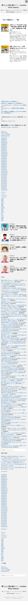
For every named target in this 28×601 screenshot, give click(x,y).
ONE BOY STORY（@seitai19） (10, 127)
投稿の (4, 132)
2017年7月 (4, 178)
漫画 (2, 211)
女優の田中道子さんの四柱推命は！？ (10, 101)
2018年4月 (4, 164)
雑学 (2, 218)
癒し (2, 214)
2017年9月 (4, 175)
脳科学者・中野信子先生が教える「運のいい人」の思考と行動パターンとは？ (18, 227)
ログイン (3, 131)
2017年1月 (4, 188)
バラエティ (4, 195)
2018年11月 (4, 153)
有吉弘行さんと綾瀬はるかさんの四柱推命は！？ (12, 103)
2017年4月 (4, 183)
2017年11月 (4, 172)
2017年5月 (4, 182)
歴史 (2, 209)
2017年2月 (4, 186)
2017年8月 (4, 177)
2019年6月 (4, 144)
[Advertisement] (14, 85)
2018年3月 (4, 166)
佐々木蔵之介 (14, 33)
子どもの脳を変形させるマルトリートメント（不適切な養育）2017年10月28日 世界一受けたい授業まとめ (13, 285)
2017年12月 (4, 171)
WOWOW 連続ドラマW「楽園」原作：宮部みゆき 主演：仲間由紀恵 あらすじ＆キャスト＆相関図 (14, 316)
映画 (19, 50)
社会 (2, 215)
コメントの (5, 134)
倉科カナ (24, 51)
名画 (2, 201)
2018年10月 (4, 155)
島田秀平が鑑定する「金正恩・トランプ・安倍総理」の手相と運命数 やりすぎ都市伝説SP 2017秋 (13, 372)
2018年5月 (4, 163)
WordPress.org (5, 135)
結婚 (2, 217)
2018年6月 (4, 161)
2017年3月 (4, 185)
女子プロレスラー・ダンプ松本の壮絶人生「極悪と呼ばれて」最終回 (18, 259)
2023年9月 (4, 138)
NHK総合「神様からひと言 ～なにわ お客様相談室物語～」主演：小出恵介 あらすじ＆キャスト (14, 430)
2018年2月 (4, 167)
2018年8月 (4, 158)
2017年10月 (4, 174)
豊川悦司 (14, 54)
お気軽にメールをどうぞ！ (8, 121)
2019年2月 (4, 149)
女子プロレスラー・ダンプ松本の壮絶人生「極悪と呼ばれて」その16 (18, 270)
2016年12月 (4, 189)
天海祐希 (19, 33)
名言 (2, 203)
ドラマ (19, 32)
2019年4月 (4, 147)
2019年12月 (4, 142)
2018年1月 (4, 169)
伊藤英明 (13, 51)
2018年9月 (4, 156)
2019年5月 (4, 145)
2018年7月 (4, 160)
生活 (2, 212)
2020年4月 (4, 139)
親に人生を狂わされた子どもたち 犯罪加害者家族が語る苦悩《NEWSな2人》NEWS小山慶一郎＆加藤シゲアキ (14, 400)
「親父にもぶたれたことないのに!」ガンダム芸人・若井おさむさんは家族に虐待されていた (18, 238)
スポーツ (3, 192)
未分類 (3, 207)
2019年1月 (4, 150)
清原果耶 (21, 52)
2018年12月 (4, 152)
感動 (2, 204)
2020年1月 (4, 141)
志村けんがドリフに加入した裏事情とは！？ (13, 425)
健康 (2, 200)
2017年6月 (4, 180)
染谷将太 (16, 52)
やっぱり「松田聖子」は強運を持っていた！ (13, 462)
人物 (2, 198)
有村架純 (12, 52)
